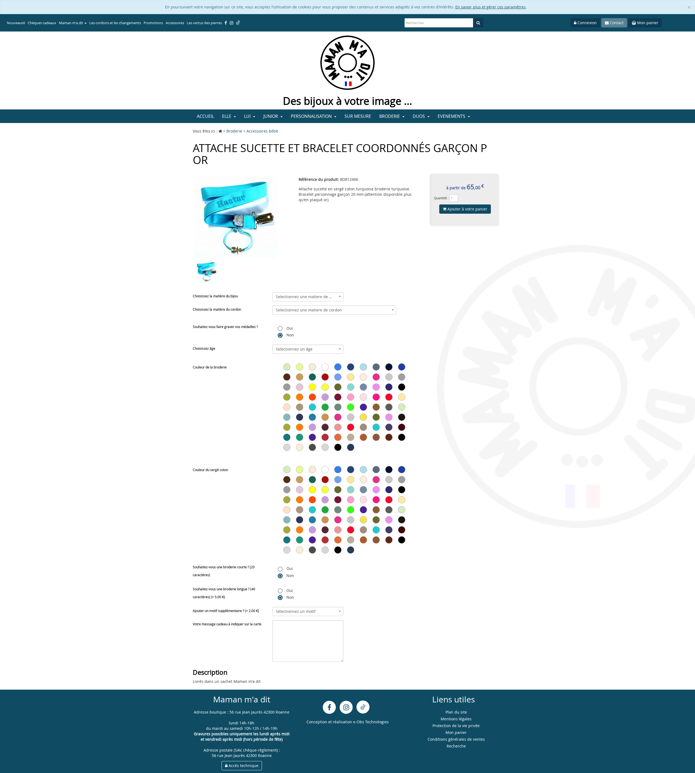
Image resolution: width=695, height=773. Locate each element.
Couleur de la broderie (210, 367)
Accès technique (243, 765)
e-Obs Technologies (371, 721)
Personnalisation (312, 116)
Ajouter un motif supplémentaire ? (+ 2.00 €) (226, 610)
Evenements (452, 116)
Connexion (586, 22)
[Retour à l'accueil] (347, 62)
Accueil (205, 116)
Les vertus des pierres (204, 22)
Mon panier (647, 22)
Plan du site (456, 712)
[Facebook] (329, 707)
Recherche (456, 746)
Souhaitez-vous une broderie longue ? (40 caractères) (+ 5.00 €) (224, 593)
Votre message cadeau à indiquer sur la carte (227, 624)
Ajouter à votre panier (466, 209)
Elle (227, 116)
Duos (419, 116)
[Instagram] (346, 707)
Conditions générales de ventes (456, 739)
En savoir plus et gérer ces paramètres (490, 7)
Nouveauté (16, 22)
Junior (271, 116)
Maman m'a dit (71, 22)
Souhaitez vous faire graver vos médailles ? (225, 326)
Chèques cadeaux (42, 22)
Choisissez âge (204, 348)
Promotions (153, 22)
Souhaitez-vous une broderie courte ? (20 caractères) (224, 571)
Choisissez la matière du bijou (215, 296)
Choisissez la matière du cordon (217, 309)
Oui (289, 328)
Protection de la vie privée (456, 725)
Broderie (390, 116)
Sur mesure (358, 116)
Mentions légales (456, 718)
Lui (248, 116)
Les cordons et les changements (115, 22)
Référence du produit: (319, 179)
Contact (616, 22)
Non (289, 334)
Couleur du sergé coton (210, 470)
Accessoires (175, 22)
